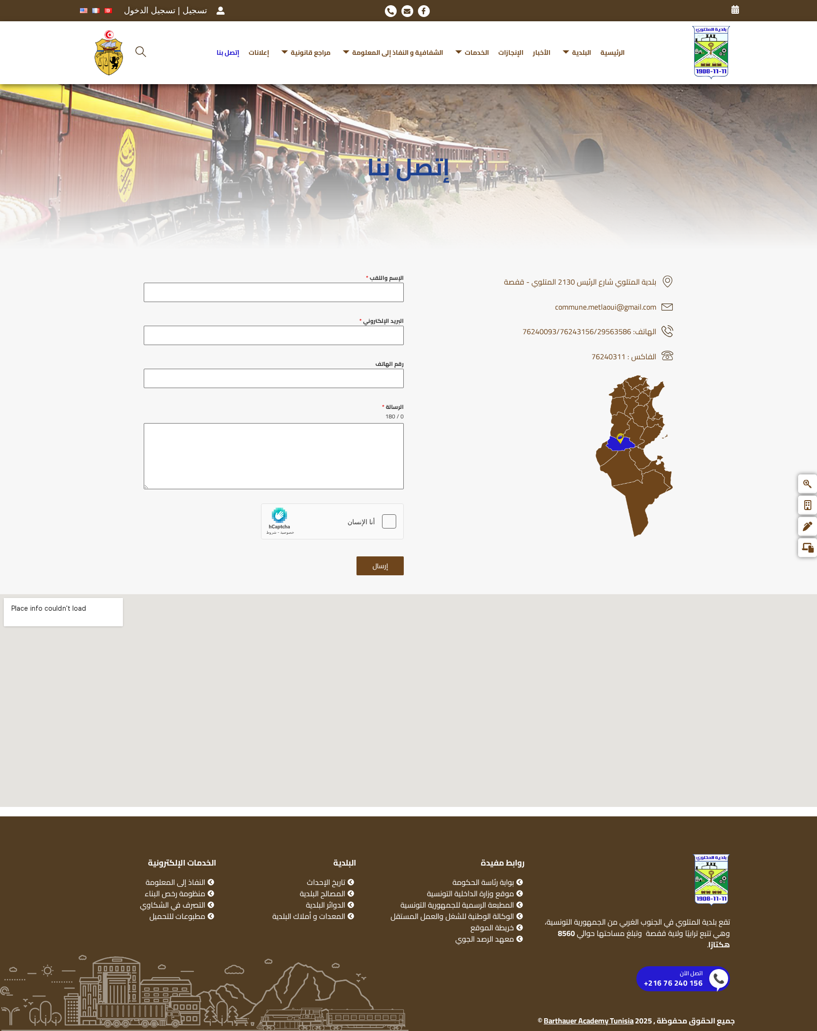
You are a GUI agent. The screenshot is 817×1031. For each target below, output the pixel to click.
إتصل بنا (228, 52)
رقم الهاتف (389, 364)
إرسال (380, 566)
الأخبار (541, 52)
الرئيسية (612, 52)
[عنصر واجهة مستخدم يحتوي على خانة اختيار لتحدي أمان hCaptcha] (332, 521)
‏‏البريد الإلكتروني (381, 321)
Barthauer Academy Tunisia (589, 1021)
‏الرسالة (393, 407)
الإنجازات (510, 52)
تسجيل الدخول (149, 10)
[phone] (391, 11)
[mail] (407, 11)
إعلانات (259, 52)
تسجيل (195, 10)
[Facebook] (424, 11)
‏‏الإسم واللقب (385, 278)
